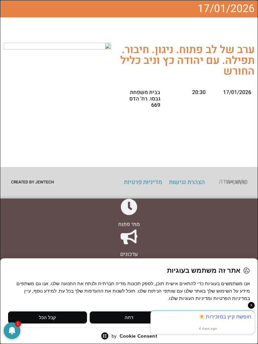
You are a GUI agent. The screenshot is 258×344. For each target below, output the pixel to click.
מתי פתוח (129, 224)
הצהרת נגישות (187, 182)
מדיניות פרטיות (143, 182)
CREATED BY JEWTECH (32, 182)
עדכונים (129, 254)
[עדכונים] (129, 236)
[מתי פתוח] (129, 207)
